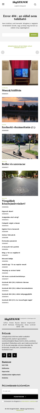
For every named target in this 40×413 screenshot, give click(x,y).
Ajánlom (5, 88)
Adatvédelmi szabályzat (28, 401)
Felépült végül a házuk (11, 223)
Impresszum (20, 410)
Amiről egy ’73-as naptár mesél (14, 264)
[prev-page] (2, 52)
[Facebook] (4, 355)
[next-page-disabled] (37, 52)
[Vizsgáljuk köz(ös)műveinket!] (20, 183)
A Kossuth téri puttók (10, 247)
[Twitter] (14, 355)
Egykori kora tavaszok (10, 229)
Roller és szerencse (13, 164)
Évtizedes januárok (9, 241)
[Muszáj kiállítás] (20, 72)
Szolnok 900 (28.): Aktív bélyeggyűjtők (17, 294)
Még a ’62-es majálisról (11, 253)
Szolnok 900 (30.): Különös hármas (15, 282)
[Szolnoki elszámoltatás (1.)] (20, 109)
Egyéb (4, 125)
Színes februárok (8, 235)
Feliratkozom (19, 396)
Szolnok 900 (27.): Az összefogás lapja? (17, 300)
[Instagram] (9, 355)
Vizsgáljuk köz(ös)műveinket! (13, 202)
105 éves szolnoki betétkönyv (13, 276)
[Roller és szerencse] (20, 146)
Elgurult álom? (7, 211)
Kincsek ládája (7, 259)
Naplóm (4, 161)
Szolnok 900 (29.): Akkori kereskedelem (17, 288)
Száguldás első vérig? (10, 217)
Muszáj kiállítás (11, 90)
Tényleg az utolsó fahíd (11, 270)
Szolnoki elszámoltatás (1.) (18, 127)
